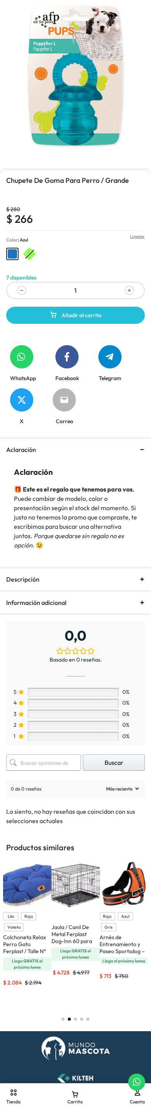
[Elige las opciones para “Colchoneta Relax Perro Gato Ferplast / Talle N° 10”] (27, 902)
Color (17, 240)
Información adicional (36, 602)
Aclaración (21, 449)
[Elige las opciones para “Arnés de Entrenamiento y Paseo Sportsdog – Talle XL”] (124, 902)
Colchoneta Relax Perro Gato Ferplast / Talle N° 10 (24, 948)
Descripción (22, 579)
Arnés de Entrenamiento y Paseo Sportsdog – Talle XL (122, 948)
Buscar (114, 762)
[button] (12, 254)
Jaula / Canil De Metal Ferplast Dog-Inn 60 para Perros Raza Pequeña (71, 941)
